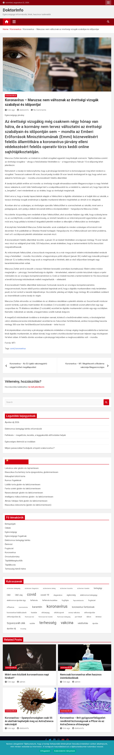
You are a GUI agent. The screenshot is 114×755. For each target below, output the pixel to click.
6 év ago (11, 110)
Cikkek (8, 528)
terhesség (47, 622)
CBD (9, 595)
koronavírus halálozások (17, 613)
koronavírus (20, 348)
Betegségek (10, 524)
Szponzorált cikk (16, 623)
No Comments (40, 110)
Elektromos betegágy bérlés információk (23, 429)
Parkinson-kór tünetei (46, 617)
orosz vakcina (74, 613)
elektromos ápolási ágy (16, 600)
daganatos (58, 595)
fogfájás (65, 600)
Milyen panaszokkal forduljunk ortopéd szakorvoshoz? (30, 448)
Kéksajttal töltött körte (15, 476)
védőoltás (83, 623)
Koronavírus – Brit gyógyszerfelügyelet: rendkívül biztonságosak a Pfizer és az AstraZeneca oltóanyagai (83, 721)
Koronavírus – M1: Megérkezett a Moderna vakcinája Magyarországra (84, 365)
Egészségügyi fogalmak (16, 536)
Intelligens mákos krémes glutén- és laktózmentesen (29, 496)
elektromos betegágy (88, 595)
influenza (10, 607)
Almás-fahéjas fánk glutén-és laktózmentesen (26, 501)
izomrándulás (23, 607)
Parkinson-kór (29, 617)
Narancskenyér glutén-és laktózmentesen (24, 492)
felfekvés (34, 600)
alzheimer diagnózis (32, 588)
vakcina (67, 623)
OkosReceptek (18, 461)
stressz (98, 617)
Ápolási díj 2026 (12, 422)
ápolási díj (11, 628)
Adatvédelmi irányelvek (64, 751)
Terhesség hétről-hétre (15, 569)
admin (22, 682)
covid (12, 348)
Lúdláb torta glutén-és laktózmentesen (22, 484)
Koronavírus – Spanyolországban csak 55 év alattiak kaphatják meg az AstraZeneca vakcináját (29, 721)
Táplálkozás (10, 565)
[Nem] (110, 747)
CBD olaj (19, 595)
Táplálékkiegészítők (14, 560)
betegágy (98, 588)
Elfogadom (45, 751)
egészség (71, 595)
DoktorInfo (13, 10)
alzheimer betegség (13, 588)
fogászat (92, 600)
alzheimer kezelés (66, 588)
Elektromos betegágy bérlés (17, 540)
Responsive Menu (108, 2)
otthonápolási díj (13, 617)
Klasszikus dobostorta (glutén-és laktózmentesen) (28, 505)
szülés (32, 623)
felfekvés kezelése (49, 600)
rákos (88, 617)
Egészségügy (11, 532)
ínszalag (23, 629)
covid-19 (45, 595)
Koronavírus (11, 96)
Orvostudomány (12, 556)
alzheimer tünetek (83, 588)
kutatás (34, 613)
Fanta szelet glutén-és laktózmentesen (23, 488)
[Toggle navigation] (14, 21)
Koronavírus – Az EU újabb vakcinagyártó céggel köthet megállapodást (28, 365)
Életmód (8, 544)
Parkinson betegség (63, 617)
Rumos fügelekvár (13, 480)
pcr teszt (78, 617)
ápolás (95, 623)
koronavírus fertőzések (83, 607)
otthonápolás (89, 613)
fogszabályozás (78, 600)
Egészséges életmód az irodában (20, 441)
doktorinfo (24, 110)
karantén (37, 606)
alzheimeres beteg (49, 588)
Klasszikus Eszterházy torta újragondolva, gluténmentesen (31, 472)
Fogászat (9, 548)
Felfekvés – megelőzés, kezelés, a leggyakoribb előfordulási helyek (35, 435)
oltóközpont (59, 613)
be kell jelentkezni (36, 387)
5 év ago (11, 682)
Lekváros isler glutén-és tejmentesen (22, 468)
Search (106, 402)
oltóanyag (45, 613)
